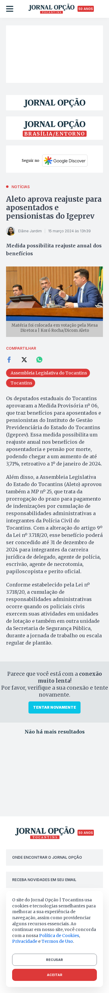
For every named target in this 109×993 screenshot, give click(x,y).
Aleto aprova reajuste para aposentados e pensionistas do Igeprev (54, 207)
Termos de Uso (57, 941)
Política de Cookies (59, 935)
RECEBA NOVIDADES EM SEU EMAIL (44, 879)
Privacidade (24, 941)
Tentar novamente (54, 707)
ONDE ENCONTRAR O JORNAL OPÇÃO (47, 857)
